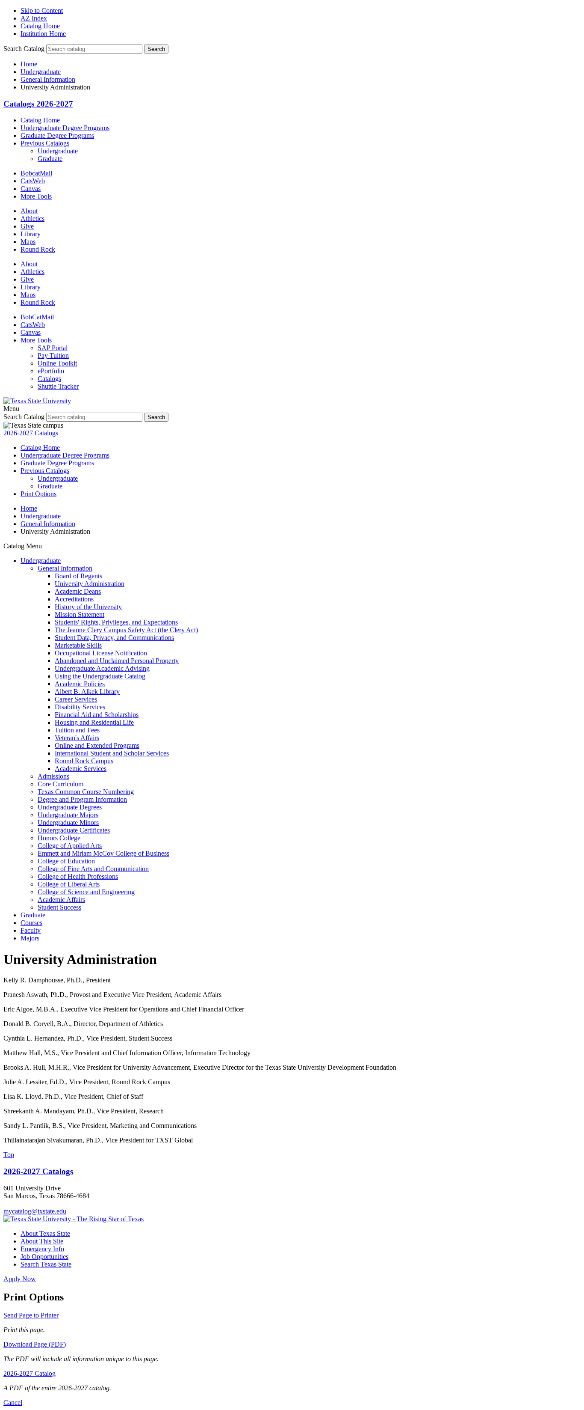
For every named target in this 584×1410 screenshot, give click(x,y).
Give (27, 226)
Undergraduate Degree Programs (65, 127)
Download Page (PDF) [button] (34, 1344)
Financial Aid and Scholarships (97, 714)
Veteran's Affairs (77, 737)
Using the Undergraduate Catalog (100, 676)
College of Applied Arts (70, 845)
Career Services (76, 699)
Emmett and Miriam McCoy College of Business (103, 853)
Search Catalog (23, 48)
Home (29, 64)
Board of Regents (78, 576)
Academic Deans (78, 591)
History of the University (88, 606)
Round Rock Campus (84, 760)
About (29, 210)
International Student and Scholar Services (112, 753)
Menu (11, 408)
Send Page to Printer (31, 1315)
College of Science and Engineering (86, 891)
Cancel (12, 1402)
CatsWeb (33, 180)
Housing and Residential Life (94, 722)
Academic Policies (80, 683)
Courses (31, 922)
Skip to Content (42, 10)
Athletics (32, 218)
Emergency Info (42, 1248)
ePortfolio (51, 371)
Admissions (53, 776)
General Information (48, 79)
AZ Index (34, 18)
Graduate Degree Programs (57, 135)
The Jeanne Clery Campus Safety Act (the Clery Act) (126, 630)
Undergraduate (41, 71)
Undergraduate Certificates (74, 830)
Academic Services (80, 768)
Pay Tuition (53, 355)
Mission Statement (79, 614)
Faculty (31, 930)
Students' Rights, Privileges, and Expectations (116, 622)
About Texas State (45, 1233)
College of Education (66, 861)
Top (8, 1154)
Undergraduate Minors (68, 822)
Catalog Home (40, 26)
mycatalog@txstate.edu (34, 1211)
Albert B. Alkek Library (87, 691)
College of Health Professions (78, 876)
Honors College (59, 838)
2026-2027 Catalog (29, 1373)
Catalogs (49, 378)
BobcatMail (36, 173)
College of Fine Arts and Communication (93, 868)
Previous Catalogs (45, 143)
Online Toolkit (57, 363)
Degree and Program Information (82, 799)
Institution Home (43, 33)
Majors (30, 938)
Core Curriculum (60, 784)
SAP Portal (53, 347)
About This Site (42, 1241)
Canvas (31, 188)
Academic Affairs (61, 899)
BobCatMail (37, 317)
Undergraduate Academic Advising (102, 668)
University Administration (89, 583)
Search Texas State (46, 1264)
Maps (28, 241)
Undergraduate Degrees (70, 807)
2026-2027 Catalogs (30, 433)
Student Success (59, 907)
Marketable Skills (78, 645)
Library (31, 234)
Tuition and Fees (77, 730)
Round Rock (38, 249)
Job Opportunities (44, 1256)
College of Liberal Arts (69, 884)
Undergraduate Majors (68, 814)
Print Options (38, 493)
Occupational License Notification (101, 653)
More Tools (36, 196)
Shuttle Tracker (58, 386)
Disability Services (80, 707)
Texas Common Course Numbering (86, 791)
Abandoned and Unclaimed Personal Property (117, 660)
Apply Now (19, 1278)
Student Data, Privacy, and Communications (114, 637)
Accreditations (74, 599)
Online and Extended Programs (97, 745)
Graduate (50, 158)
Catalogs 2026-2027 (38, 103)
